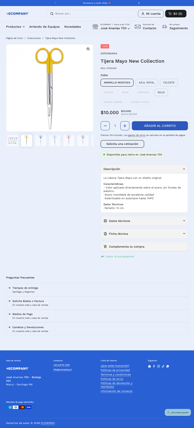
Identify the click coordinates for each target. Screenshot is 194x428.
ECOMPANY (48, 423)
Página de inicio (14, 38)
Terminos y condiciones (116, 374)
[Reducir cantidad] (105, 125)
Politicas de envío (112, 378)
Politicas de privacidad (115, 370)
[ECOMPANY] (17, 13)
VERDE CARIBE (113, 102)
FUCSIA (108, 92)
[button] (111, 26)
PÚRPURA (143, 92)
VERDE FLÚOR (140, 102)
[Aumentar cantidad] (124, 125)
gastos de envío (137, 135)
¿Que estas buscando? (115, 365)
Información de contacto (116, 391)
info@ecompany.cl (62, 369)
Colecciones (34, 38)
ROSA (125, 92)
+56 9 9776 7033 (61, 365)
